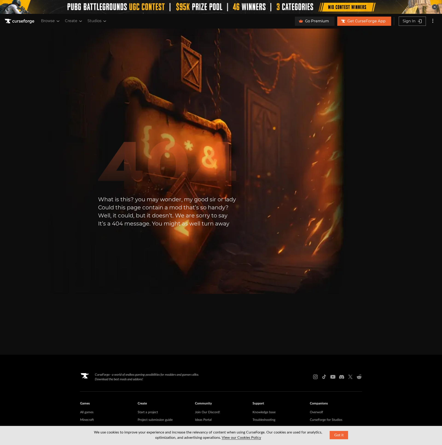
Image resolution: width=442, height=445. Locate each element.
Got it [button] (339, 435)
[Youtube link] (333, 377)
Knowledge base (264, 412)
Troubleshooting (264, 420)
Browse (48, 21)
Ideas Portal (203, 420)
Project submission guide (155, 420)
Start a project (148, 412)
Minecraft (87, 420)
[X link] (350, 377)
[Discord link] (341, 377)
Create (71, 21)
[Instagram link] (315, 377)
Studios (94, 21)
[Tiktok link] (324, 377)
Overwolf (316, 412)
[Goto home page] (20, 21)
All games (86, 412)
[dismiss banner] (434, 7)
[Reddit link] (359, 377)
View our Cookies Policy (241, 437)
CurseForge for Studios (326, 420)
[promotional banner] (221, 7)
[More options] (432, 21)
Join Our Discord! (207, 412)
